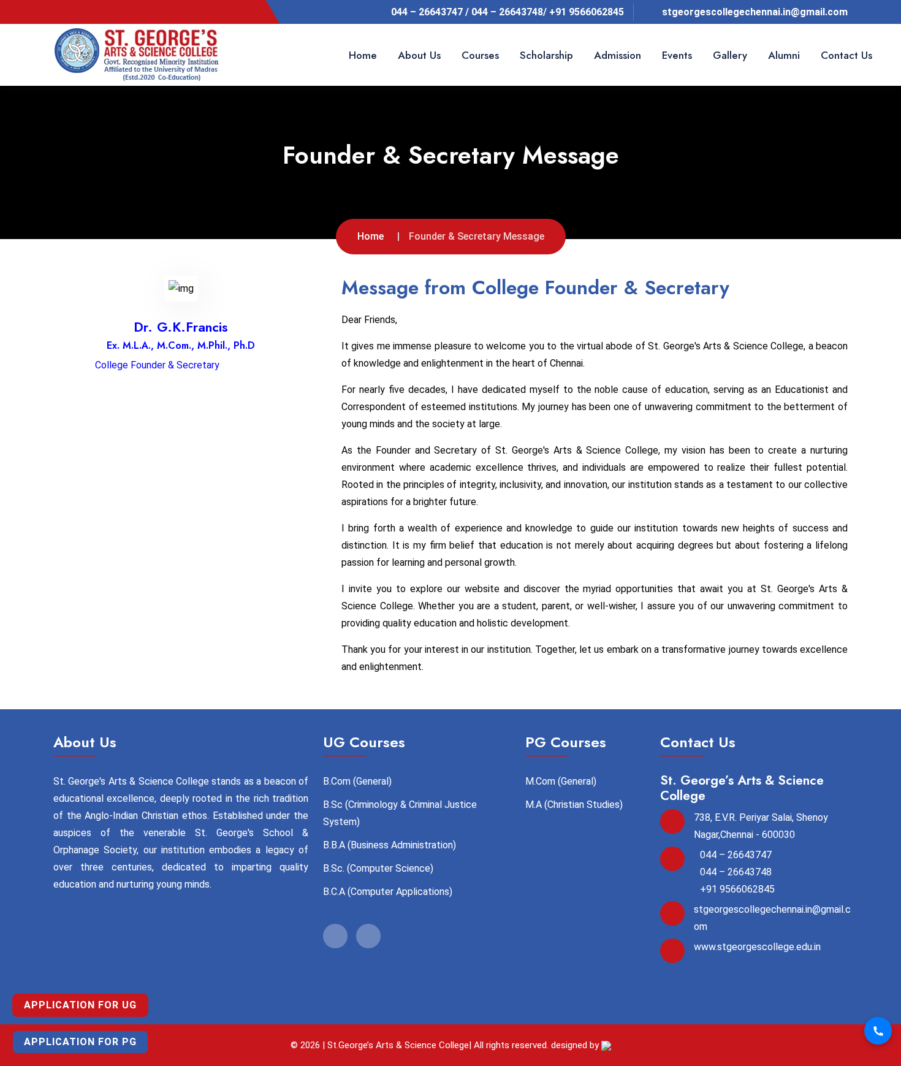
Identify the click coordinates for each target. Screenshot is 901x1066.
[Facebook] (67, 11)
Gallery (730, 55)
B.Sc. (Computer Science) (378, 868)
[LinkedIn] (87, 11)
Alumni (784, 55)
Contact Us (846, 55)
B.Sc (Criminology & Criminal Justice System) (400, 813)
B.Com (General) (357, 781)
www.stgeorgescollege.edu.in (757, 947)
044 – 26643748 (736, 872)
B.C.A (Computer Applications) (387, 891)
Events (677, 55)
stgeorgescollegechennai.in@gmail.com (755, 12)
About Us (419, 55)
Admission (617, 55)
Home (363, 55)
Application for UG (80, 1005)
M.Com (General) (560, 781)
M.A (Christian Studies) (574, 804)
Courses (480, 55)
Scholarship (546, 55)
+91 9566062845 (737, 889)
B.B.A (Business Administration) (389, 845)
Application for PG (80, 1042)
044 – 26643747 (736, 855)
